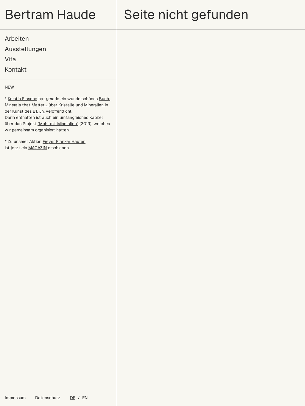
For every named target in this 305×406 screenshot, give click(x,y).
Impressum (15, 397)
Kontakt (16, 69)
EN (85, 397)
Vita (10, 59)
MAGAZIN (37, 147)
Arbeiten (17, 38)
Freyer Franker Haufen (64, 141)
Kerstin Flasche (22, 98)
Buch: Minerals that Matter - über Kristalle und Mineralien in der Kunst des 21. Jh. (57, 105)
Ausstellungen (25, 49)
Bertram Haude (50, 14)
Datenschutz (47, 397)
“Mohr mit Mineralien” (58, 123)
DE (72, 397)
